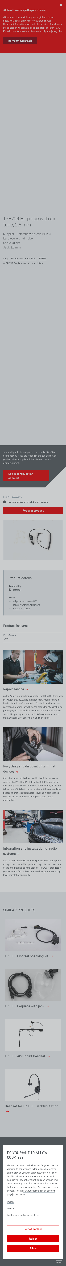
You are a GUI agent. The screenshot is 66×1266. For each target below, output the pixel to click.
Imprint (10, 1201)
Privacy (10, 1208)
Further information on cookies (39, 1190)
